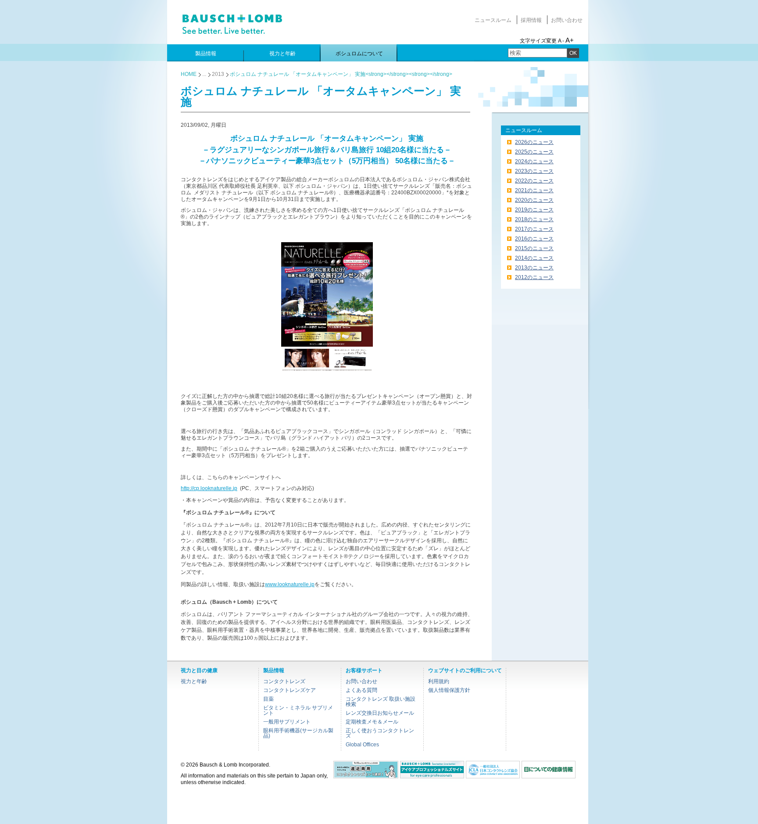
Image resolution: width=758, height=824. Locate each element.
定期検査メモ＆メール (372, 722)
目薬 (268, 699)
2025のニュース (534, 152)
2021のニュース (534, 190)
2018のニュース (534, 219)
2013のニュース (534, 268)
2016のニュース (534, 239)
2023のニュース (534, 171)
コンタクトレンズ (284, 681)
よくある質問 (361, 690)
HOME (189, 74)
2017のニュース (534, 229)
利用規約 (438, 681)
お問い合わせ (567, 20)
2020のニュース (534, 200)
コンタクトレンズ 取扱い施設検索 (380, 701)
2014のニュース (534, 258)
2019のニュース (534, 210)
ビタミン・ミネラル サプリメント (298, 710)
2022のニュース (534, 181)
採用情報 (531, 20)
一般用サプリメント (287, 722)
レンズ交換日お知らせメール (380, 713)
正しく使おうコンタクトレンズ (380, 733)
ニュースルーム (493, 20)
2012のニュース (534, 277)
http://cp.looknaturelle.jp (209, 488)
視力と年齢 (194, 681)
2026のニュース (534, 142)
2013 (218, 74)
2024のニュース (534, 161)
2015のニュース (534, 248)
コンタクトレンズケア (289, 690)
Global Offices (362, 745)
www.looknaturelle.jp (290, 584)
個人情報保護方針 (449, 690)
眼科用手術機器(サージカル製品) (298, 733)
